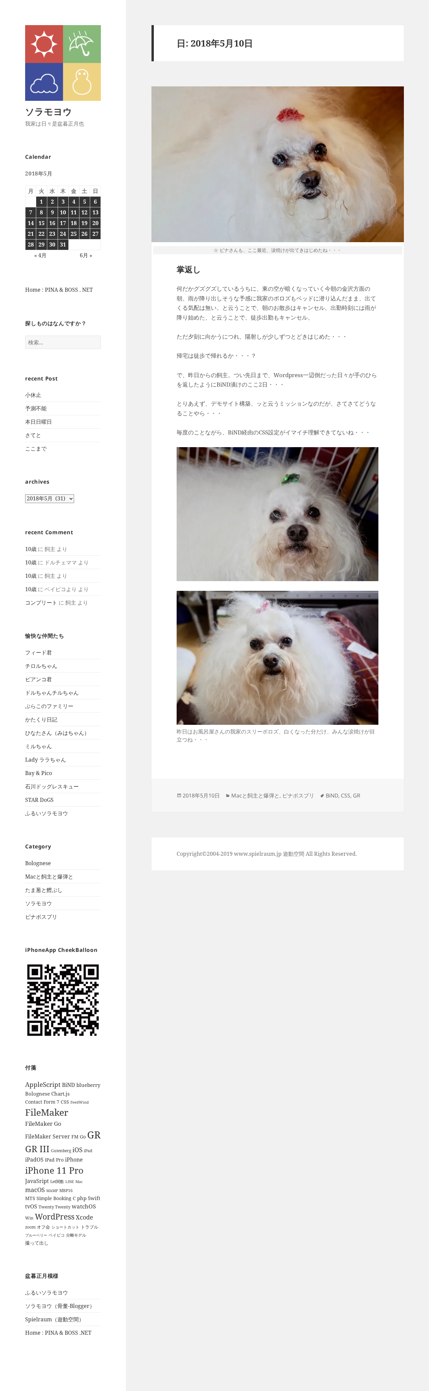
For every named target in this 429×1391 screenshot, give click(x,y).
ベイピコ (57, 1235)
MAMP (52, 1190)
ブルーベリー (36, 1235)
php (81, 1198)
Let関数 (57, 1181)
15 (42, 223)
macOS (35, 1190)
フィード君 (38, 652)
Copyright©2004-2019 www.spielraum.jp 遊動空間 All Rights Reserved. (267, 853)
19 (84, 223)
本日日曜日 (38, 421)
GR (94, 1134)
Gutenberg (61, 1150)
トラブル (89, 1227)
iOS (77, 1149)
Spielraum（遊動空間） (54, 1319)
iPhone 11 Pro (54, 1170)
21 (31, 233)
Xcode (84, 1217)
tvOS (31, 1206)
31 (63, 244)
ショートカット (65, 1227)
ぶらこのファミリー (49, 706)
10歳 (31, 549)
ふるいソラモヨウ (46, 813)
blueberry (88, 1085)
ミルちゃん (38, 746)
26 (84, 233)
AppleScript (43, 1084)
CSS (65, 1102)
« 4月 (40, 255)
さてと (33, 435)
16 (52, 223)
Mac (78, 1181)
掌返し (189, 269)
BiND (68, 1085)
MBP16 (66, 1190)
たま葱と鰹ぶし (44, 890)
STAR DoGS (39, 800)
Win (29, 1218)
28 (31, 244)
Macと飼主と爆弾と (49, 876)
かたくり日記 (41, 719)
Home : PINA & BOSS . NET (59, 289)
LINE (69, 1181)
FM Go (78, 1136)
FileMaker (46, 1112)
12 (84, 212)
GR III (37, 1149)
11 (74, 212)
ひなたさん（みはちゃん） (57, 733)
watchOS (84, 1206)
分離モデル (76, 1235)
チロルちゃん (41, 666)
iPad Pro (54, 1160)
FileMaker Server (47, 1136)
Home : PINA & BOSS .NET (58, 1332)
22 (42, 233)
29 (42, 244)
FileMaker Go (43, 1123)
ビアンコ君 (38, 679)
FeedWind (79, 1102)
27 (96, 233)
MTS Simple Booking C (50, 1198)
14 (31, 223)
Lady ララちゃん (45, 759)
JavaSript (37, 1181)
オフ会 (43, 1227)
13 (96, 212)
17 (63, 223)
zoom (30, 1227)
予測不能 (36, 408)
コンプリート (41, 602)
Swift (94, 1198)
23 (52, 233)
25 (74, 233)
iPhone (74, 1159)
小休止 (33, 395)
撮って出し (37, 1243)
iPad (88, 1150)
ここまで (36, 448)
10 (63, 212)
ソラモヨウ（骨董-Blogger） (60, 1306)
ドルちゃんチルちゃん (52, 692)
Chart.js (60, 1093)
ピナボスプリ (41, 916)
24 (63, 233)
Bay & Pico (38, 773)
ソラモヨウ (48, 111)
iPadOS (34, 1159)
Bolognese (38, 863)
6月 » (86, 255)
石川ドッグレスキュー (52, 786)
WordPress (54, 1216)
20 (96, 223)
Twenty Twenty (54, 1207)
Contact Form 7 (42, 1102)
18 (74, 223)
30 (52, 244)
